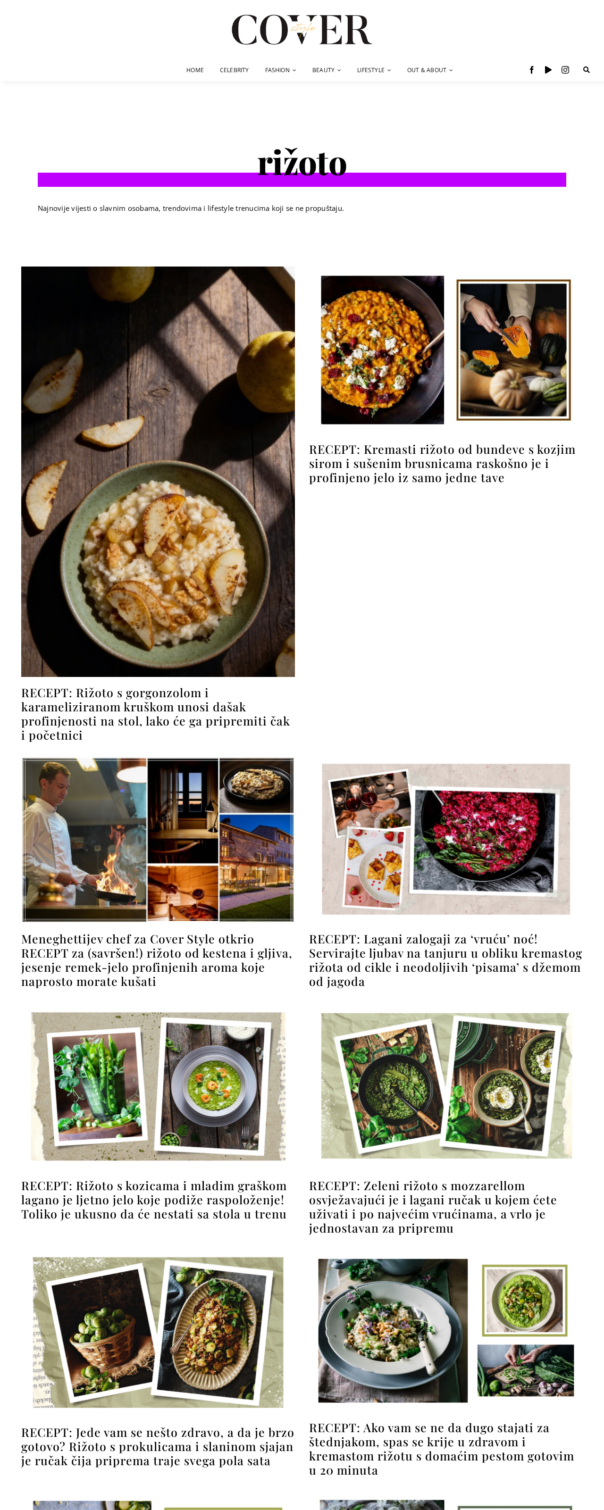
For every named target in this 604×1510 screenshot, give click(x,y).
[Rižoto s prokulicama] (158, 1253)
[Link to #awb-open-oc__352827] (586, 70)
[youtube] (548, 70)
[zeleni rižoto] (446, 1006)
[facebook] (532, 70)
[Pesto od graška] (446, 1253)
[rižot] (446, 1495)
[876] (158, 760)
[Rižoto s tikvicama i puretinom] (158, 1495)
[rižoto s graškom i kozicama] (158, 1006)
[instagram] (565, 70)
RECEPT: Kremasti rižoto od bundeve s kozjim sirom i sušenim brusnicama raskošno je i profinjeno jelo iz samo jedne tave (442, 463)
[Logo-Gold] (302, 15)
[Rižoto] (158, 270)
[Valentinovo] (446, 760)
